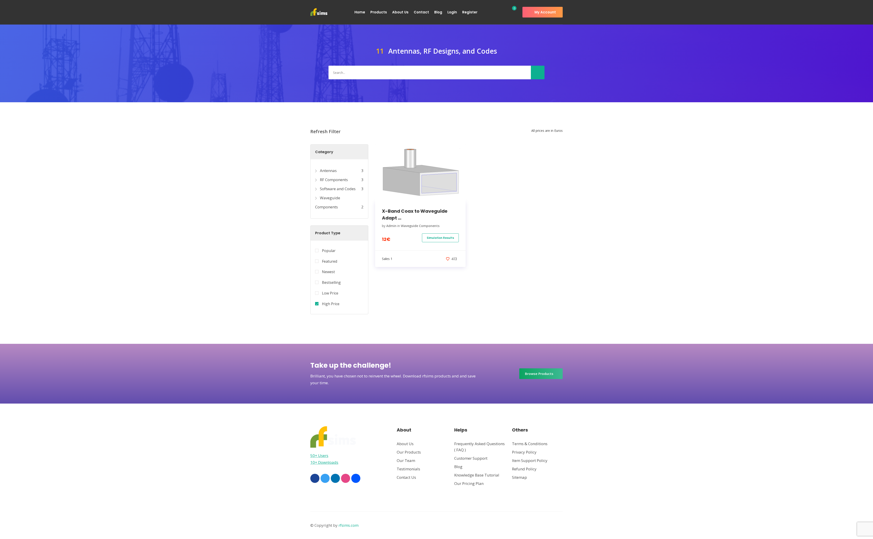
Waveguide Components (420, 226)
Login (452, 12)
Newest (328, 271)
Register (469, 12)
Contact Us (406, 477)
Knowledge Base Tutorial (476, 475)
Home (359, 12)
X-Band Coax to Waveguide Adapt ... (414, 214)
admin (391, 226)
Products (378, 12)
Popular (329, 250)
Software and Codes (337, 188)
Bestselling (331, 282)
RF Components (333, 179)
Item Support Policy (529, 460)
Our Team (406, 460)
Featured (329, 261)
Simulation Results (440, 238)
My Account (545, 12)
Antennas (328, 170)
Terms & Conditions (529, 443)
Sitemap (519, 477)
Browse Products (539, 373)
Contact (421, 12)
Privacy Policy (524, 452)
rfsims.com (349, 525)
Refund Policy (524, 469)
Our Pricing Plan (469, 483)
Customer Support (470, 458)
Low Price (330, 293)
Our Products (409, 452)
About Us (400, 12)
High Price (330, 303)
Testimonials (408, 469)
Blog (438, 12)
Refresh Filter (325, 131)
